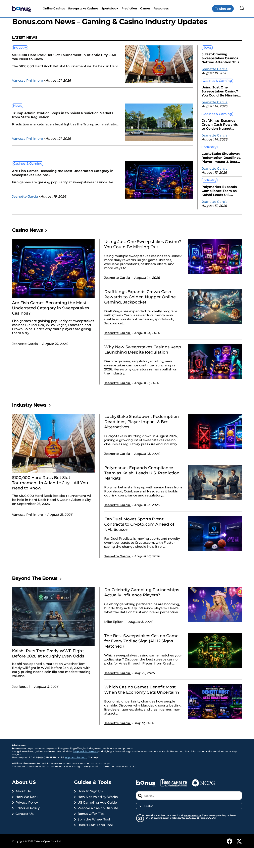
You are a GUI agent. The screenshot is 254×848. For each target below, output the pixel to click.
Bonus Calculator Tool (95, 825)
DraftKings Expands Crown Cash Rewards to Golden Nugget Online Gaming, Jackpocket (220, 124)
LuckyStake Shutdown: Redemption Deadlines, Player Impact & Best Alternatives (221, 157)
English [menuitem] (148, 806)
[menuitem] (189, 806)
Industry (20, 47)
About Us (23, 791)
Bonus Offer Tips (91, 814)
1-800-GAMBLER (192, 815)
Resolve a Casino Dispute (98, 808)
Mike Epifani (114, 622)
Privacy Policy (26, 802)
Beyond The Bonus (34, 578)
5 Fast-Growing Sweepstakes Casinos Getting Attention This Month (220, 57)
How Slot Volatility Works (98, 797)
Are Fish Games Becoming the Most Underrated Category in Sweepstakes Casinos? (62, 173)
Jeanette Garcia (25, 196)
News (17, 106)
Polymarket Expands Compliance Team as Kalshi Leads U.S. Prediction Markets (219, 190)
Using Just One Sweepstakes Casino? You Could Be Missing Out (220, 90)
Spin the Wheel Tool (94, 819)
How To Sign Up (90, 791)
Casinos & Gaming (27, 163)
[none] (189, 806)
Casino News (27, 230)
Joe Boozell (21, 687)
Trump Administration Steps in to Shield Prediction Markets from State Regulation (62, 115)
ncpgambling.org (76, 757)
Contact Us (24, 814)
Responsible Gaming (85, 751)
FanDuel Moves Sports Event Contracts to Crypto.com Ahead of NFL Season (139, 524)
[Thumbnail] (53, 268)
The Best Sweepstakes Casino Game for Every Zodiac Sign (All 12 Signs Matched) (141, 641)
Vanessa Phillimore (27, 80)
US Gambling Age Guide (97, 802)
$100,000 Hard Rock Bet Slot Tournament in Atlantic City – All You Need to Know (64, 57)
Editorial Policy (27, 808)
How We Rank (27, 797)
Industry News (29, 405)
